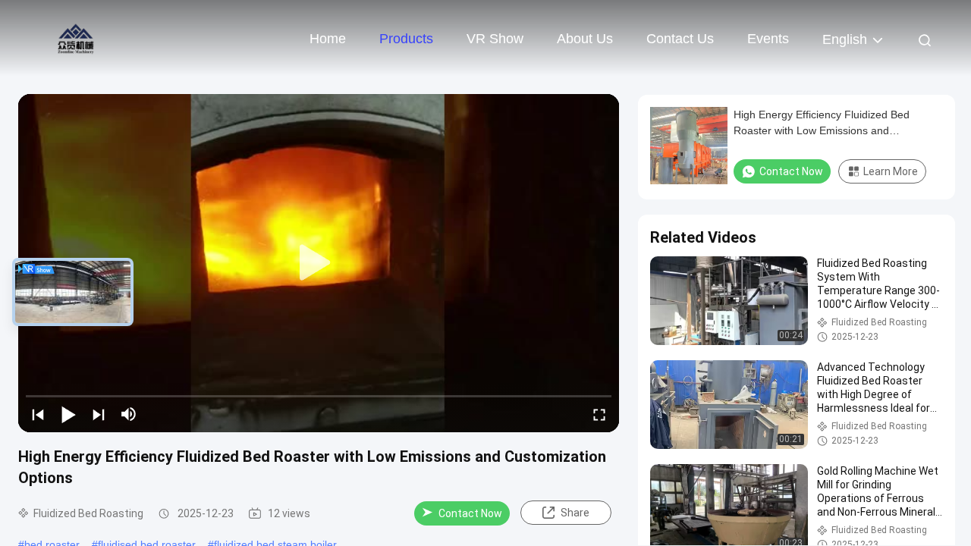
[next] (98, 414)
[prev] (38, 414)
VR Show (495, 38)
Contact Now (470, 513)
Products (406, 38)
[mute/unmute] (129, 414)
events (768, 38)
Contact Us (680, 38)
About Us (585, 38)
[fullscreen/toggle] (599, 414)
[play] (319, 263)
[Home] (76, 38)
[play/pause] (68, 414)
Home (328, 38)
